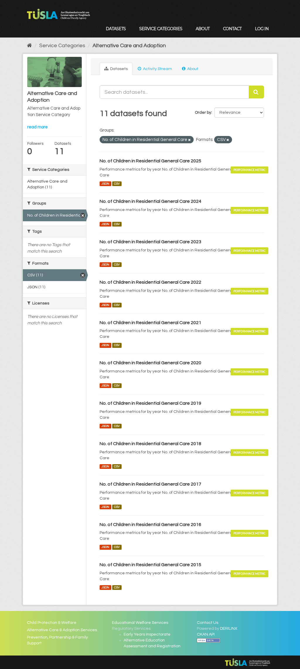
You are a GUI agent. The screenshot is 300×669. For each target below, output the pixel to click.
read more (37, 127)
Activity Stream (157, 69)
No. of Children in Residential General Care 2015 (150, 564)
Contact (232, 28)
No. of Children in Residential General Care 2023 (150, 241)
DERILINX (228, 629)
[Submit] (256, 92)
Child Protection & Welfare (51, 623)
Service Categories (160, 28)
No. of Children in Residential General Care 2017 (150, 484)
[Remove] (189, 140)
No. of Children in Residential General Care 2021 (150, 322)
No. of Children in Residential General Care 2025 (150, 161)
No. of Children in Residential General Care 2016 (150, 524)
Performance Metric (249, 169)
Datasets (116, 28)
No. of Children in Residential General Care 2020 (150, 362)
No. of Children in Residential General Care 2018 (150, 443)
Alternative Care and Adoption (129, 45)
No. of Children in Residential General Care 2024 (150, 201)
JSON (105, 183)
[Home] (29, 45)
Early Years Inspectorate (147, 634)
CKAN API (206, 634)
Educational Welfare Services (140, 623)
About (202, 28)
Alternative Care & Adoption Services (62, 630)
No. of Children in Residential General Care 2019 (150, 403)
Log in (262, 28)
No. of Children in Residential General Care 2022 (150, 282)
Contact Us (207, 623)
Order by (203, 112)
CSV (117, 183)
